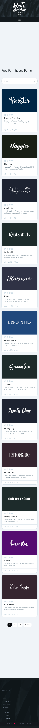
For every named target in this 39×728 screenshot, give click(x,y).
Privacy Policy (6, 701)
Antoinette (9, 208)
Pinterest (7, 718)
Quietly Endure (10, 516)
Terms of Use (6, 704)
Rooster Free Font (12, 118)
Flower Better (10, 340)
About (4, 698)
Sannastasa (9, 384)
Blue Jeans (9, 605)
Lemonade (9, 472)
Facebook (8, 715)
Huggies (8, 164)
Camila (7, 561)
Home (4, 684)
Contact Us (5, 693)
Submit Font (6, 690)
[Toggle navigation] (19, 19)
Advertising (5, 707)
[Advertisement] (19, 45)
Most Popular (6, 687)
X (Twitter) (8, 712)
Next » (27, 625)
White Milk (8, 252)
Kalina (7, 296)
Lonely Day (9, 428)
